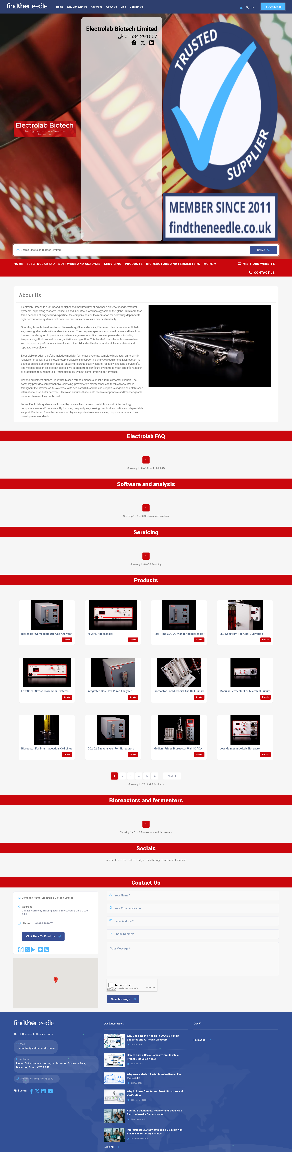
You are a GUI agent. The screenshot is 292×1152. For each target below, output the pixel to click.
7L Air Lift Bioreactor (100, 633)
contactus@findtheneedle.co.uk (36, 1048)
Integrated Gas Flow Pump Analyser (110, 691)
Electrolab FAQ (41, 264)
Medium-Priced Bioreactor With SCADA (178, 748)
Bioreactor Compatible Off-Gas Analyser (46, 633)
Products (134, 264)
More (208, 264)
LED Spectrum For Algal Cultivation (241, 633)
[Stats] (46, 949)
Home (59, 6)
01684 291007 (140, 36)
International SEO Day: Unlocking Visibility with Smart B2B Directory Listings (154, 1131)
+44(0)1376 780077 (42, 1078)
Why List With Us (77, 6)
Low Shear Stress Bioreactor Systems (45, 691)
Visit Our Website (258, 264)
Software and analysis (79, 264)
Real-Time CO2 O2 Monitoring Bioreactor (179, 633)
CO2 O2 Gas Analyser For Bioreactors (111, 748)
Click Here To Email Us (40, 936)
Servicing (112, 264)
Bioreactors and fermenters (173, 264)
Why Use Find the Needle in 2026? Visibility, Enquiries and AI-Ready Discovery (153, 1037)
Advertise (96, 6)
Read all (109, 1147)
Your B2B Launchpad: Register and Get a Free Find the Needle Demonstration (154, 1112)
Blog (123, 6)
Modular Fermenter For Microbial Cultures (246, 691)
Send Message (120, 999)
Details (67, 640)
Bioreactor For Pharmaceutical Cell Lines (46, 748)
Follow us (199, 1040)
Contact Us (136, 6)
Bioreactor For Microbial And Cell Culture (179, 691)
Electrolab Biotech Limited (121, 28)
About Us (111, 6)
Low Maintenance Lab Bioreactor (240, 748)
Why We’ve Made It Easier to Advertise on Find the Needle (154, 1076)
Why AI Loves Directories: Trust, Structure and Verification (155, 1093)
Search (261, 250)
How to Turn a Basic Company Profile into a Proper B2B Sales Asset (153, 1057)
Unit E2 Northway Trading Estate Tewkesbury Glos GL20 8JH (55, 912)
